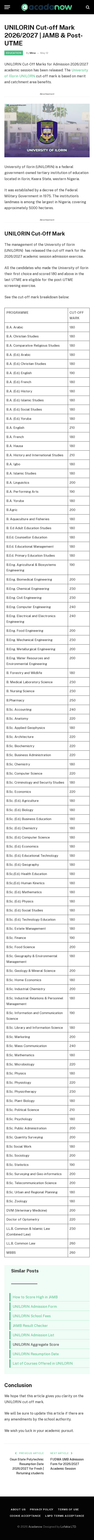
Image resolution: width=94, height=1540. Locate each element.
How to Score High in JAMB (35, 1297)
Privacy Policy (41, 1509)
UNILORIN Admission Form (35, 1306)
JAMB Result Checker (30, 1326)
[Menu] (7, 7)
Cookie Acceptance (25, 1515)
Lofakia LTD (68, 1526)
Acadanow (35, 1526)
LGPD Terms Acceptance (64, 1515)
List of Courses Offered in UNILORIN (43, 1363)
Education (13, 53)
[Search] (87, 7)
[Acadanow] (46, 7)
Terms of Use (68, 1509)
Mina (33, 52)
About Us (18, 1509)
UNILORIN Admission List (33, 1335)
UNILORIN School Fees (32, 1316)
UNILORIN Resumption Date (36, 1354)
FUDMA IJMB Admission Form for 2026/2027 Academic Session (67, 1464)
